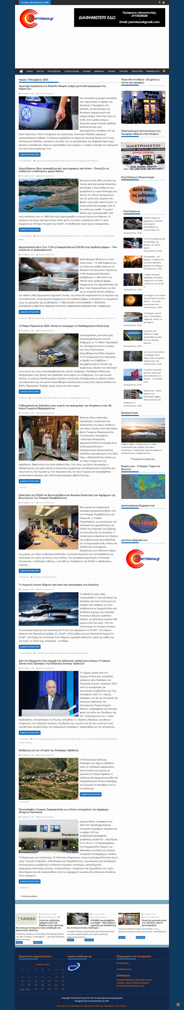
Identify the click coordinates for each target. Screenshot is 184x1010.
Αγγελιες (19, 942)
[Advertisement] (92, 49)
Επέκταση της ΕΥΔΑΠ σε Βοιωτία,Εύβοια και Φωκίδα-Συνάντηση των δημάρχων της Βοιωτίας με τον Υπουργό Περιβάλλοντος (67, 496)
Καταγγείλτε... (123, 963)
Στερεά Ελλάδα (71, 71)
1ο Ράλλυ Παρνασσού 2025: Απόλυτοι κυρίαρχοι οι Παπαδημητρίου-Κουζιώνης (64, 325)
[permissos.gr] (21, 71)
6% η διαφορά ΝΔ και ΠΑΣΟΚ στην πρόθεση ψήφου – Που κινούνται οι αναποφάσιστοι (63, 318)
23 (63, 985)
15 (56, 981)
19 (36, 985)
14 (49, 981)
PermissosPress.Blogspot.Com (130, 985)
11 (29, 981)
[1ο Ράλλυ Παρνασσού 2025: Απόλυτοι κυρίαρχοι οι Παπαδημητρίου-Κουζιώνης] (48, 335)
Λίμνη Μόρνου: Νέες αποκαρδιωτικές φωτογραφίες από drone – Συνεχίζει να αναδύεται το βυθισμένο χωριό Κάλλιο (64, 170)
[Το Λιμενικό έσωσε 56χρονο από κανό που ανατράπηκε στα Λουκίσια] (48, 594)
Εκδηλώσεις (25, 577)
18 (29, 985)
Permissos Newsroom (46, 93)
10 (22, 981)
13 (42, 981)
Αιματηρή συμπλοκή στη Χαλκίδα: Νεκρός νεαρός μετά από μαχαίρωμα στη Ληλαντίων (62, 87)
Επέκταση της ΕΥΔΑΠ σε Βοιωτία (44, 577)
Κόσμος (111, 71)
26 (36, 988)
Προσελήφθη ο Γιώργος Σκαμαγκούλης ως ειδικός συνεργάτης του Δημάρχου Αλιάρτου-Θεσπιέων (64, 811)
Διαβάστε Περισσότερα (29, 154)
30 (63, 988)
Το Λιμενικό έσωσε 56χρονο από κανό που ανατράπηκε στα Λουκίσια (59, 584)
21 (49, 985)
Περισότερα (137, 71)
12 (36, 981)
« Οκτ (21, 989)
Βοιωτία (40, 71)
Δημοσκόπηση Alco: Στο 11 (105, 318)
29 (56, 988)
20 (42, 985)
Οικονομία (24, 739)
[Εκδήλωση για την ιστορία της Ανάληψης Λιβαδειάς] (48, 759)
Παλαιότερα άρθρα (29, 896)
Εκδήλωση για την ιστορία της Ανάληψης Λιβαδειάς (49, 750)
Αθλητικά (24, 398)
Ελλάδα (86, 71)
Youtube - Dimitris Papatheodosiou (132, 982)
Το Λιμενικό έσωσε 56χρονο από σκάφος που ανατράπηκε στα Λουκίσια (62, 653)
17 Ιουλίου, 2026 (98, 914)
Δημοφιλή (99, 71)
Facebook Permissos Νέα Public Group (133, 979)
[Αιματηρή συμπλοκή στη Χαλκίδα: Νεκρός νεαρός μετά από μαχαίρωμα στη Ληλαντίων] (48, 98)
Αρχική (30, 71)
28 (49, 988)
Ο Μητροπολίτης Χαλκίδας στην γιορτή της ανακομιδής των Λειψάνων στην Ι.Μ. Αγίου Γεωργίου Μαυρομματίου (65, 407)
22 (56, 985)
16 (63, 981)
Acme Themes (120, 1006)
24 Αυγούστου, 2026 (48, 914)
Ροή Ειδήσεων (54, 71)
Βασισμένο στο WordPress (69, 1006)
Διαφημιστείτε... (124, 969)
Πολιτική (123, 71)
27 (42, 988)
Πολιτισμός (25, 802)
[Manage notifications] (178, 1004)
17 (22, 985)
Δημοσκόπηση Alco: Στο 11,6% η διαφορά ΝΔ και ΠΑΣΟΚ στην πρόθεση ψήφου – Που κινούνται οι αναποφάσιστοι (68, 248)
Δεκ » (28, 989)
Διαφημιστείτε (153, 71)
